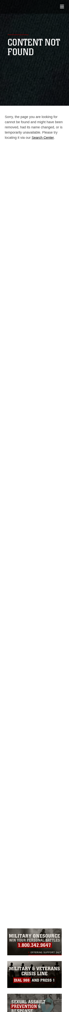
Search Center (43, 138)
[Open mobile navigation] (62, 6)
